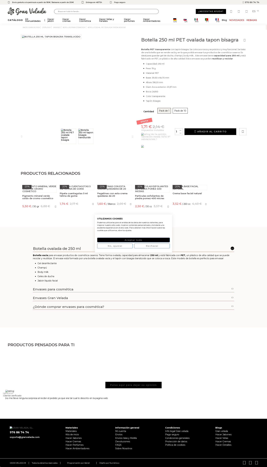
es (254, 11)
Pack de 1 (164, 110)
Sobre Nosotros (123, 448)
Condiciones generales (177, 438)
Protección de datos (176, 441)
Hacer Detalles (223, 444)
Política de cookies (175, 444)
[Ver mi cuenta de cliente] (239, 11)
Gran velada (221, 431)
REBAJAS (251, 20)
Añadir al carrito (211, 131)
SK (185, 21)
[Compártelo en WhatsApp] (254, 123)
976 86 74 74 (251, 2)
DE (175, 21)
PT (207, 21)
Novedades (236, 20)
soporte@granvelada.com (25, 437)
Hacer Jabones (74, 438)
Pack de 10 (180, 110)
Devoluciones (122, 441)
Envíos (118, 434)
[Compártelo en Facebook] (258, 123)
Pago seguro (172, 434)
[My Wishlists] (231, 11)
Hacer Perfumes (74, 444)
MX (196, 21)
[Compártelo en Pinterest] (261, 123)
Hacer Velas (221, 438)
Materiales (71, 431)
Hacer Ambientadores (77, 448)
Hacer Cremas (73, 441)
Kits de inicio (72, 434)
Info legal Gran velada (176, 431)
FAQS (118, 444)
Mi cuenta (120, 431)
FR (217, 21)
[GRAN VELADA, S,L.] (31, 11)
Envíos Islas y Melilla (126, 438)
